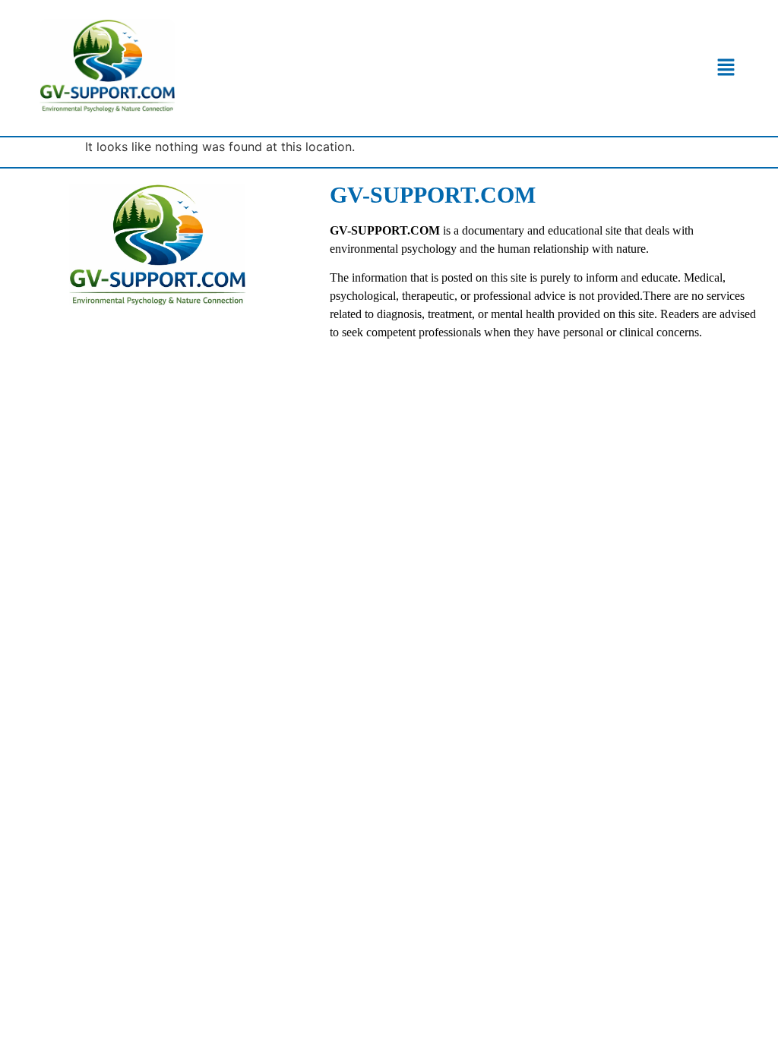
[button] (726, 68)
